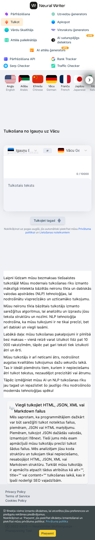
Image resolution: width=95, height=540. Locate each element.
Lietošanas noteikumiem (55, 232)
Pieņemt (47, 533)
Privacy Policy (15, 492)
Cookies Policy (16, 500)
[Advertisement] (47, 109)
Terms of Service (17, 496)
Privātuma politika (57, 521)
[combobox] (8, 150)
